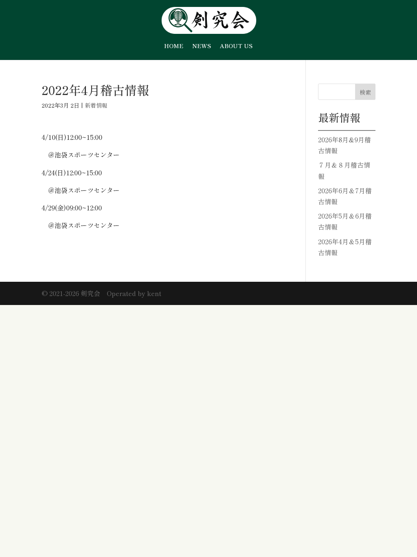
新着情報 (96, 105)
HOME (173, 46)
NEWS (201, 46)
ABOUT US (236, 46)
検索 (365, 92)
